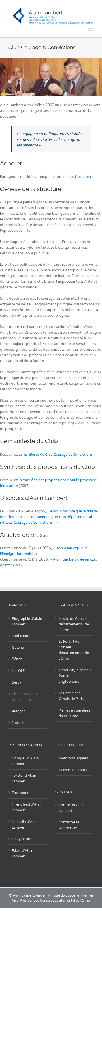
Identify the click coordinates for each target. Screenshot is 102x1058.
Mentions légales (73, 758)
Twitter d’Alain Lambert (24, 778)
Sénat (17, 659)
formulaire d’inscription (75, 176)
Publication (21, 635)
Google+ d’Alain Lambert (25, 761)
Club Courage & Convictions (25, 696)
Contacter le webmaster (69, 825)
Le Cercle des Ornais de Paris (71, 696)
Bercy (16, 682)
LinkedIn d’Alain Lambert (25, 824)
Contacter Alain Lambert (72, 807)
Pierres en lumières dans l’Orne (74, 713)
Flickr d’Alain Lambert (22, 853)
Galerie (18, 647)
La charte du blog (73, 769)
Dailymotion (22, 838)
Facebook (20, 792)
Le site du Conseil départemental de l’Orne (74, 624)
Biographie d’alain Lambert (27, 621)
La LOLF (18, 670)
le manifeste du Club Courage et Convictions (56, 454)
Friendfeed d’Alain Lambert (27, 807)
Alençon (19, 711)
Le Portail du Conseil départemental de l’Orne (74, 650)
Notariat (19, 722)
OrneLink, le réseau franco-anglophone (75, 676)
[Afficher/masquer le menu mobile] (91, 29)
